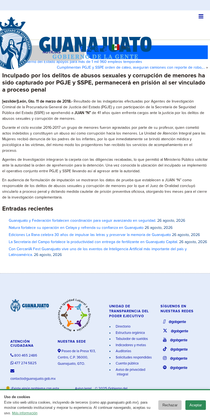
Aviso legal (83, 388)
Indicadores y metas (130, 345)
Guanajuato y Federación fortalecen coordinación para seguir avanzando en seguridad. (82, 221)
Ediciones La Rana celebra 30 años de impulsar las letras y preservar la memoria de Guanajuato (90, 235)
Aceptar (195, 405)
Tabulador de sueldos (131, 339)
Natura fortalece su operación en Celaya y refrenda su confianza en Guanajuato (76, 228)
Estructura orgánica (130, 333)
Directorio (122, 326)
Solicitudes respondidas (133, 357)
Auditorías (123, 351)
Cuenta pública (127, 363)
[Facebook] (82, 49)
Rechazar (169, 405)
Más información (24, 413)
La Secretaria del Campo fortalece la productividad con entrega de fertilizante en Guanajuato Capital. (93, 242)
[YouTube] (107, 49)
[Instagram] (99, 49)
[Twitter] (90, 49)
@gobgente (177, 322)
